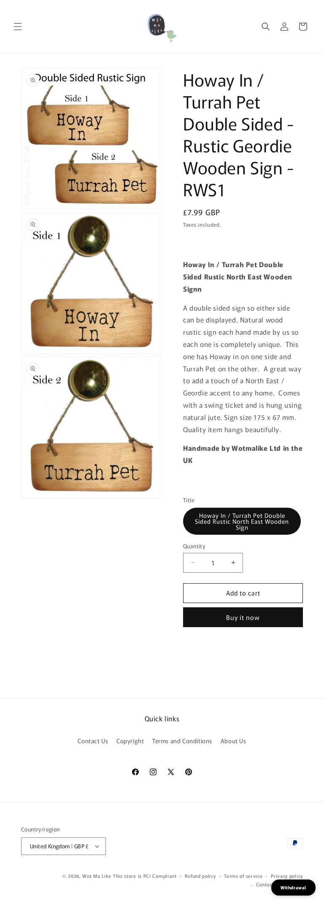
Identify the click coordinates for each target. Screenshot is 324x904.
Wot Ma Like (97, 875)
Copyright (130, 740)
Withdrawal (293, 887)
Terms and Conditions (182, 740)
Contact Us (93, 740)
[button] (17, 26)
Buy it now (243, 617)
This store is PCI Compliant (145, 875)
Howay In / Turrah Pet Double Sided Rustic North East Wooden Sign (242, 521)
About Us (233, 740)
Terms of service (243, 875)
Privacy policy (287, 875)
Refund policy (200, 875)
